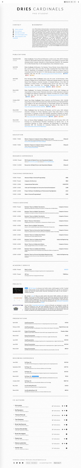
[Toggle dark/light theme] (78, 2)
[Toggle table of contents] (2, 2)
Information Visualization (62, 301)
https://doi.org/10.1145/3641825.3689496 (35, 106)
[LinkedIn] (14, 463)
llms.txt (28, 462)
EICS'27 (66, 269)
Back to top (57, 462)
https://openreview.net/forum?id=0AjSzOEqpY (35, 126)
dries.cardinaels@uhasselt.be (21, 34)
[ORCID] (66, 406)
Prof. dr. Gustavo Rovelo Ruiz (31, 147)
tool (33, 296)
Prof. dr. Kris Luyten (29, 141)
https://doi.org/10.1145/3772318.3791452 (51, 73)
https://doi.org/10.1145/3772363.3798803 (35, 87)
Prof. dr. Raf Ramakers (49, 161)
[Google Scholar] (64, 406)
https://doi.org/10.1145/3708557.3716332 (58, 95)
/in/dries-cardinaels (19, 29)
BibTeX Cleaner (32, 288)
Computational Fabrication (38, 305)
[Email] (22, 463)
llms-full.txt (34, 462)
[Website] (62, 406)
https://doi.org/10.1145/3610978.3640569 (37, 116)
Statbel (42, 302)
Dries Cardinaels (18, 31)
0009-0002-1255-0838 (20, 32)
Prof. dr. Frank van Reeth (40, 141)
